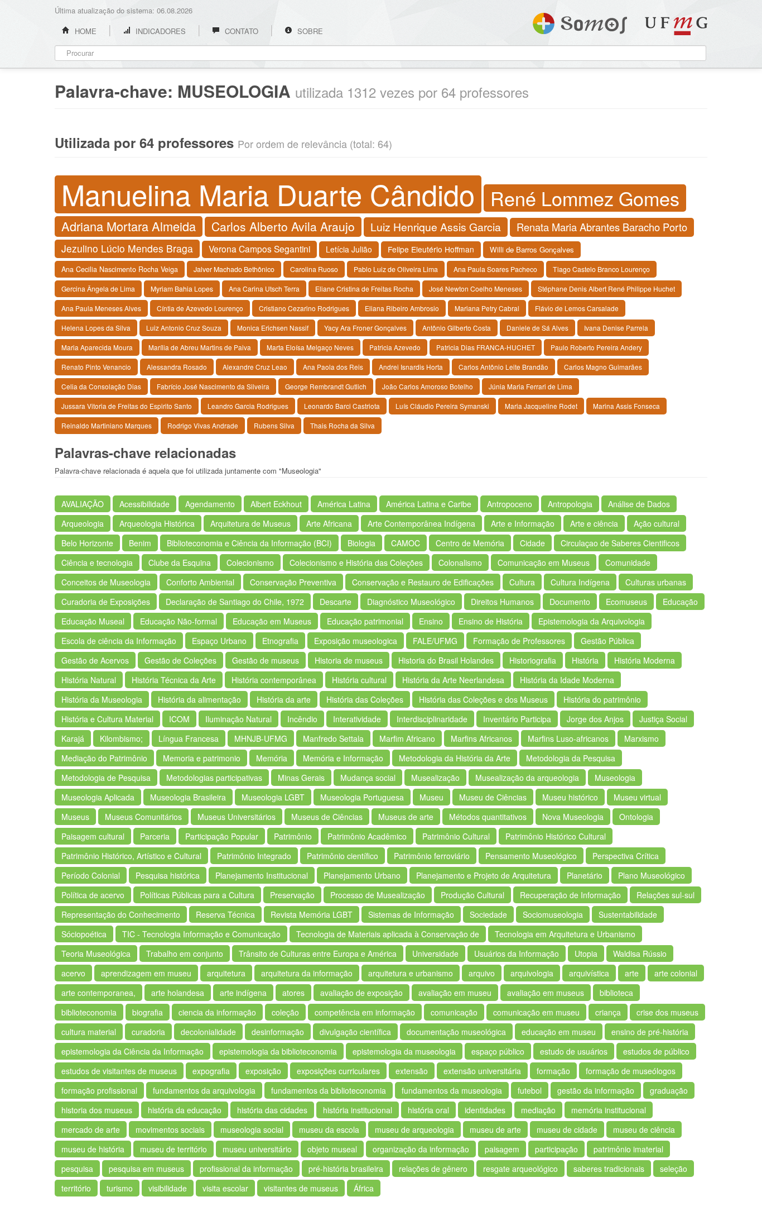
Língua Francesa (188, 738)
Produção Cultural (472, 894)
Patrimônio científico (342, 855)
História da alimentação (199, 699)
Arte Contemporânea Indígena (421, 523)
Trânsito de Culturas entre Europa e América (318, 953)
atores (293, 992)
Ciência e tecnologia (97, 562)
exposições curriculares (338, 1070)
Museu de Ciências (493, 797)
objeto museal (332, 1149)
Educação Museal (92, 621)
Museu (431, 797)
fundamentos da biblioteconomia (328, 1090)
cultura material (88, 1031)
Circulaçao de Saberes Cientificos (620, 543)
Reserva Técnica (225, 914)
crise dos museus (667, 1012)
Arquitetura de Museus (250, 523)
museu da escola (329, 1129)
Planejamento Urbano (362, 875)
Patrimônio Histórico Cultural (555, 836)
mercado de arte (90, 1129)
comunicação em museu (536, 1012)
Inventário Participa (517, 718)
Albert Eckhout (276, 503)
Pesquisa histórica (168, 875)
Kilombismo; (121, 738)
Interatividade (357, 718)
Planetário (584, 875)
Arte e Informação (522, 523)
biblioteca (616, 992)
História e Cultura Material (107, 718)
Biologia (361, 543)
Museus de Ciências (327, 816)
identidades (485, 1109)
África (364, 1188)
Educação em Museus (272, 621)
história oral (428, 1109)
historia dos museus (96, 1109)
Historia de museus (349, 660)
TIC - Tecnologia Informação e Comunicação (201, 934)
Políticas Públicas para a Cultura (197, 894)
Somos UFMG (580, 21)
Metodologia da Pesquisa (570, 758)
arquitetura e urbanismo (410, 973)
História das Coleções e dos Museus (483, 699)
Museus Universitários (236, 816)
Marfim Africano (407, 738)
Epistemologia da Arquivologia (591, 621)
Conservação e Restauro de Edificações (423, 582)
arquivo (482, 973)
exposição (263, 1070)
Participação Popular (221, 836)
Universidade (435, 953)
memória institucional (608, 1109)
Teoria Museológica (96, 953)
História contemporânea (274, 679)
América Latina (343, 503)
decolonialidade (208, 1031)
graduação (669, 1090)
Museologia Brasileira (188, 797)
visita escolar (225, 1188)
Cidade (532, 543)
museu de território (173, 1149)
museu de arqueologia (414, 1129)
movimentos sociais (170, 1129)
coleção (285, 1012)
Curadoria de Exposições (105, 601)
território (76, 1188)
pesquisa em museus (146, 1168)
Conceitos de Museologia (106, 582)
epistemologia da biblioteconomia (278, 1051)
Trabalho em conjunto (184, 953)
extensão (412, 1070)
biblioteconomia (89, 1012)
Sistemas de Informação (411, 914)
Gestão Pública (607, 640)
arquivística (589, 973)
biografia (147, 1012)
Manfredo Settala (333, 738)
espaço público (497, 1051)
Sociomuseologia (553, 914)
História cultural (359, 679)
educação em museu (559, 1031)
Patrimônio (293, 836)
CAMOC (405, 543)
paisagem (502, 1149)
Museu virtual (637, 797)
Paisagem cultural (92, 836)
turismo (120, 1188)
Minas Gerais (301, 777)
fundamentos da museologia (452, 1090)
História (585, 660)
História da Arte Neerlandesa (453, 679)
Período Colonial (90, 875)
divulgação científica (355, 1031)
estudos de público (656, 1051)
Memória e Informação (343, 758)
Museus (75, 816)
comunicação (454, 1012)
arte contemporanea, (98, 992)
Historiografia (532, 660)
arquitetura (226, 973)
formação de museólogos (631, 1070)
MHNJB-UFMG (260, 738)
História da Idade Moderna (567, 679)
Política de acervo (92, 894)
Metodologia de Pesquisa (106, 777)
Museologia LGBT (273, 797)
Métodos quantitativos (488, 816)
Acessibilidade (144, 503)
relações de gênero (433, 1168)
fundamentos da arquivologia (204, 1090)
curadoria (148, 1031)
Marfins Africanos (481, 738)
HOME (85, 31)
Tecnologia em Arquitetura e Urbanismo (565, 934)
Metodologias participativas (214, 777)
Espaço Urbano (219, 640)
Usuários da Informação (516, 953)
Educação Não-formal (178, 621)
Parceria (155, 836)
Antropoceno (509, 503)
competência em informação (365, 1012)
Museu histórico (570, 797)
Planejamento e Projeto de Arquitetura (483, 875)
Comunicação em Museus (544, 562)
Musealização (435, 777)
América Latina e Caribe (428, 503)
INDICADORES (159, 31)
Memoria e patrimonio (201, 758)
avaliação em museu (454, 992)
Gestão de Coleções (180, 660)
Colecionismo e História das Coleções (356, 562)
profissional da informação (246, 1168)
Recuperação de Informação (570, 894)
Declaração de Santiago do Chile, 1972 (235, 601)
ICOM (179, 718)
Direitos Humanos (502, 601)
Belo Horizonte (87, 543)
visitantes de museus (301, 1188)
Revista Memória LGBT (312, 914)
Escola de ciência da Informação (118, 640)
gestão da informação (595, 1090)
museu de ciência (644, 1129)
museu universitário (257, 1149)
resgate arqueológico (520, 1168)
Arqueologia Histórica (157, 523)
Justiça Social (663, 718)
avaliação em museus (545, 992)
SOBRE (309, 31)
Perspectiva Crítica (625, 855)
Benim (140, 543)
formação (553, 1070)
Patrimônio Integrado (254, 855)
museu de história (92, 1149)
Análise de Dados (639, 503)
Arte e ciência (594, 523)
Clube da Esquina (179, 562)
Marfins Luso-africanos (568, 738)
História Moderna (644, 660)
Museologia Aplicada (97, 797)
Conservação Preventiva (293, 582)
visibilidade (167, 1188)
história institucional (357, 1109)
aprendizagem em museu (146, 973)
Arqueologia (82, 523)
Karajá (72, 738)
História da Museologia (101, 699)
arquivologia (531, 973)
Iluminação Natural (238, 718)
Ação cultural (656, 523)
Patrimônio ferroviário (432, 855)
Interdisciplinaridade (432, 718)
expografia (211, 1070)
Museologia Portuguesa (362, 797)
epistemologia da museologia (404, 1051)
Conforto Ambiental (200, 582)
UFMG (676, 26)
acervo (73, 973)
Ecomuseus (626, 601)
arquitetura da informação (307, 973)
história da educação (184, 1109)
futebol (530, 1090)
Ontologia (636, 816)
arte (632, 973)
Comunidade (627, 562)
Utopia (586, 953)
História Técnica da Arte (174, 679)
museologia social (251, 1129)
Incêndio (302, 718)
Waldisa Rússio (640, 953)
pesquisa (77, 1168)
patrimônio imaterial (628, 1149)
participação (556, 1149)
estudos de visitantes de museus (119, 1070)
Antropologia (570, 503)
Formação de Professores (519, 640)
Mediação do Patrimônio (104, 758)
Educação (680, 601)
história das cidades (272, 1109)
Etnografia (280, 640)
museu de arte (495, 1129)
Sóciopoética (84, 934)
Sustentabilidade (628, 914)
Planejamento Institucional (261, 875)
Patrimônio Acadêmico (367, 836)
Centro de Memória (470, 543)
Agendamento (210, 503)
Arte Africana (329, 523)
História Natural (88, 679)
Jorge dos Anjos (595, 718)
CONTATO (240, 31)
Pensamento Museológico (531, 855)
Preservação (292, 894)
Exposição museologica (355, 640)
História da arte (284, 699)
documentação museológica (456, 1031)
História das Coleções (364, 699)
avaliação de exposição (361, 992)
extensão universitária (482, 1070)
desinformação (278, 1031)
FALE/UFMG (435, 640)
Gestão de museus (265, 660)
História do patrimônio (602, 699)
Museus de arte (405, 816)
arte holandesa (177, 992)
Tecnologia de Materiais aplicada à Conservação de (387, 934)
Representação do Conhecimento (120, 914)
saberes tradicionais (608, 1168)
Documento (569, 601)
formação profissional (99, 1090)
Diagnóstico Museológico (411, 601)
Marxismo (641, 738)
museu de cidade (567, 1129)
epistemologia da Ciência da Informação (132, 1051)
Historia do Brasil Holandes (446, 660)
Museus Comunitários (143, 816)
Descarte (335, 601)
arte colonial (675, 973)
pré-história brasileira (345, 1168)
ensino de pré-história (649, 1031)
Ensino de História (491, 621)
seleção (673, 1168)
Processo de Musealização (377, 894)
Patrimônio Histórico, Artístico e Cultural (131, 855)
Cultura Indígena (580, 582)
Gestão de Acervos (95, 660)
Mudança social (368, 777)
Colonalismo (460, 562)
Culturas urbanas (655, 582)
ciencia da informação (217, 1012)
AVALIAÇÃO (82, 503)
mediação (538, 1109)
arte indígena (243, 992)
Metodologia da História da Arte (454, 758)
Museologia (615, 777)
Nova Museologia (573, 816)
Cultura (522, 582)
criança (608, 1012)
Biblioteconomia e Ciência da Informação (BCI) (249, 543)
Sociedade (488, 914)
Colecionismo (250, 562)
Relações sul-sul (665, 894)
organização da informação (421, 1149)
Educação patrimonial (365, 621)
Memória (271, 758)
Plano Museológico (651, 875)
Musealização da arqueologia (527, 777)
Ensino (431, 621)
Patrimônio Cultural (456, 836)
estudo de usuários (573, 1051)
